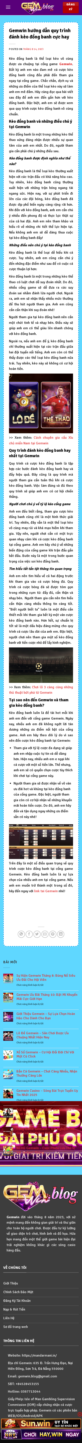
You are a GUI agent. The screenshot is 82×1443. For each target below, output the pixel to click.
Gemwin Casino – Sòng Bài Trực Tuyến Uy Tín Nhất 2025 (47, 1093)
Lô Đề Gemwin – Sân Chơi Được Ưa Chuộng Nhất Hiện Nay (42, 1035)
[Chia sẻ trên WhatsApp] (21, 934)
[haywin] (41, 1434)
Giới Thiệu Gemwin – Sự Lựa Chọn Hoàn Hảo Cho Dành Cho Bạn (45, 1016)
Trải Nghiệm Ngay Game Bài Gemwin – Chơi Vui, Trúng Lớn (45, 1112)
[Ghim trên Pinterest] (52, 934)
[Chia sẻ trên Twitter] (37, 934)
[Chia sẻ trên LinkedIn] (60, 934)
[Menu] (8, 7)
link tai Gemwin (46, 891)
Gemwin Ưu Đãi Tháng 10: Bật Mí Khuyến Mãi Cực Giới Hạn (46, 997)
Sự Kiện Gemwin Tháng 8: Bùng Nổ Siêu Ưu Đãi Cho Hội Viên (45, 978)
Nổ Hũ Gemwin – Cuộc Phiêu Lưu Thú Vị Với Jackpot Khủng (45, 1150)
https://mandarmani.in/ (39, 1355)
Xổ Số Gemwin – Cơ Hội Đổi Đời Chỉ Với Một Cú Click (45, 1054)
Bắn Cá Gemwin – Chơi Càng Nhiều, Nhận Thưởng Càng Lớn (46, 1073)
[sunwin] (41, 1423)
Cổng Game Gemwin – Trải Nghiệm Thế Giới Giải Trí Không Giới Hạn (45, 1131)
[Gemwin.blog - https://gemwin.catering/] (37, 7)
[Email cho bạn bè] (45, 934)
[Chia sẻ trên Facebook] (29, 934)
